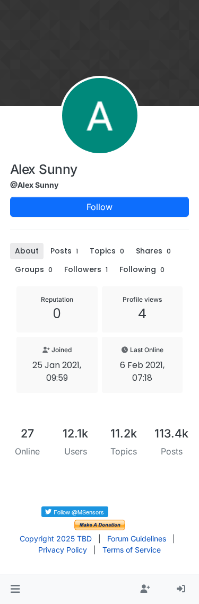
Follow (99, 207)
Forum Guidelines (136, 538)
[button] (15, 589)
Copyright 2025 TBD (56, 538)
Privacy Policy (62, 549)
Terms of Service (131, 549)
